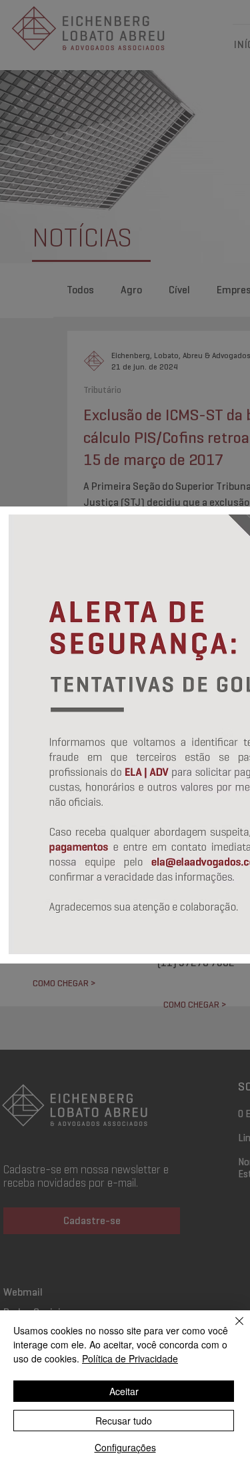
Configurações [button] (125, 1447)
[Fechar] (231, 1329)
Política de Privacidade (130, 1358)
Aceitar (124, 1391)
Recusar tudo (123, 1420)
